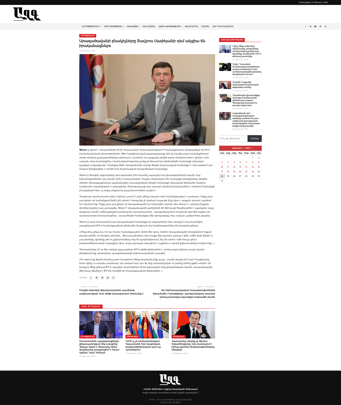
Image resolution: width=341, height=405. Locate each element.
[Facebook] (91, 277)
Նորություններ (90, 26)
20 (240, 171)
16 (259, 167)
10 (222, 167)
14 (246, 167)
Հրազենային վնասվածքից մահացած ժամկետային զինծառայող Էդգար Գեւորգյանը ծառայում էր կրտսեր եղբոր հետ (246, 100)
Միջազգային (132, 337)
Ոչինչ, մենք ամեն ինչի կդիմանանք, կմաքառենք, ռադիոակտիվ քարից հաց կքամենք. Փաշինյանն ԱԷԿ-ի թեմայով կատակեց (246, 51)
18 (228, 171)
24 (222, 176)
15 (253, 167)
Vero (177, 402)
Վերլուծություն (113, 26)
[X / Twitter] (96, 277)
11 (228, 167)
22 (253, 171)
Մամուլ (205, 26)
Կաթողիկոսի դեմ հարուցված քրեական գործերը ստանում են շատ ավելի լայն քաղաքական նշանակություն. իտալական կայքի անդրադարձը (246, 119)
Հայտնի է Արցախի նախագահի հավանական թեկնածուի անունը (245, 84)
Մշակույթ (132, 26)
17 (222, 171)
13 (240, 167)
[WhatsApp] (107, 277)
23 (259, 171)
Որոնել (255, 138)
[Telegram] (102, 277)
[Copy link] (113, 277)
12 (234, 167)
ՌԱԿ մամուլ (148, 26)
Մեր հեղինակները (223, 26)
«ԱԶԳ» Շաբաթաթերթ (169, 26)
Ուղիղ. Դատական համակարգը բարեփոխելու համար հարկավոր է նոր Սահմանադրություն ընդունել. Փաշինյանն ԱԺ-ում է (247, 69)
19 (234, 171)
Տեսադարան (191, 26)
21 (246, 171)
